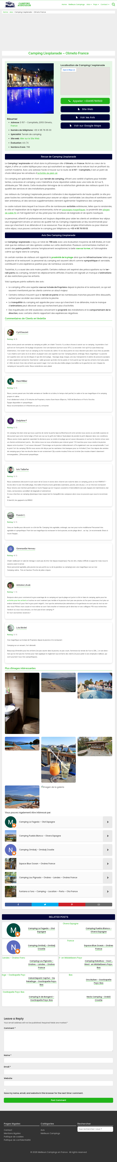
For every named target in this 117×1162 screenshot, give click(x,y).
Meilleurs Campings (77, 4)
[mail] (98, 904)
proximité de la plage (62, 257)
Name (7, 1055)
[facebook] (18, 904)
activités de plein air (47, 173)
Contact (104, 4)
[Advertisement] (58, 32)
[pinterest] (71, 904)
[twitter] (45, 904)
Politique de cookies (14, 1136)
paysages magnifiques (73, 209)
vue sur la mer (83, 248)
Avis (88, 4)
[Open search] (113, 4)
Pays (95, 4)
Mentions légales (12, 1133)
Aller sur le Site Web (29, 138)
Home (64, 4)
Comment (10, 1028)
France (14, 125)
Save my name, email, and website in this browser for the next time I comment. (43, 1093)
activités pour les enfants (17, 600)
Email (7, 1066)
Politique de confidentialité (17, 1140)
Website (8, 1078)
